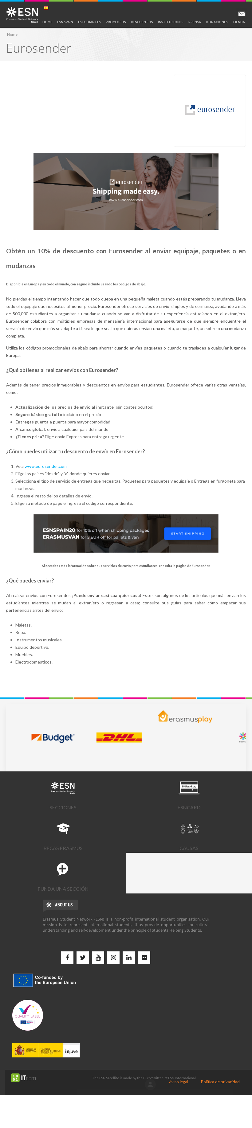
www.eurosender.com (46, 466)
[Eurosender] (210, 111)
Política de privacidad (220, 1081)
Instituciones (170, 22)
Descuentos (142, 22)
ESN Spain (65, 22)
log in (150, 1084)
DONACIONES (217, 22)
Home (47, 22)
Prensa (194, 22)
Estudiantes (89, 22)
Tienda (239, 22)
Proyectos (116, 22)
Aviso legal (178, 1082)
